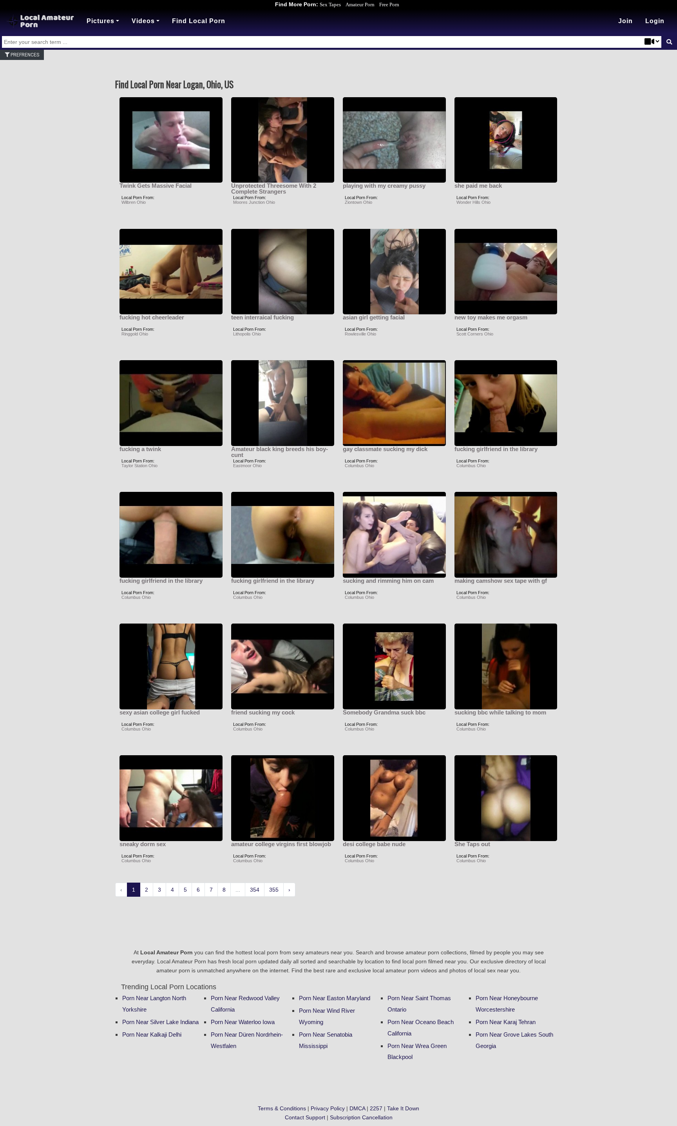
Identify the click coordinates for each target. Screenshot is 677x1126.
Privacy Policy (328, 1108)
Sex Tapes (330, 4)
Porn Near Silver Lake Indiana (160, 1022)
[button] (655, 21)
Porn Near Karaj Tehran (506, 1022)
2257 (376, 1108)
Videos (143, 21)
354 (254, 890)
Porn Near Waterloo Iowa (243, 1022)
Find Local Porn (198, 21)
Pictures (100, 21)
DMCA (357, 1108)
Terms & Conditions (282, 1108)
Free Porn (389, 4)
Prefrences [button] (24, 55)
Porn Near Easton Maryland (334, 998)
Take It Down (403, 1108)
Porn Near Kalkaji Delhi (151, 1034)
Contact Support (305, 1117)
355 (274, 890)
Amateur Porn (360, 4)
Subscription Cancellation (361, 1117)
